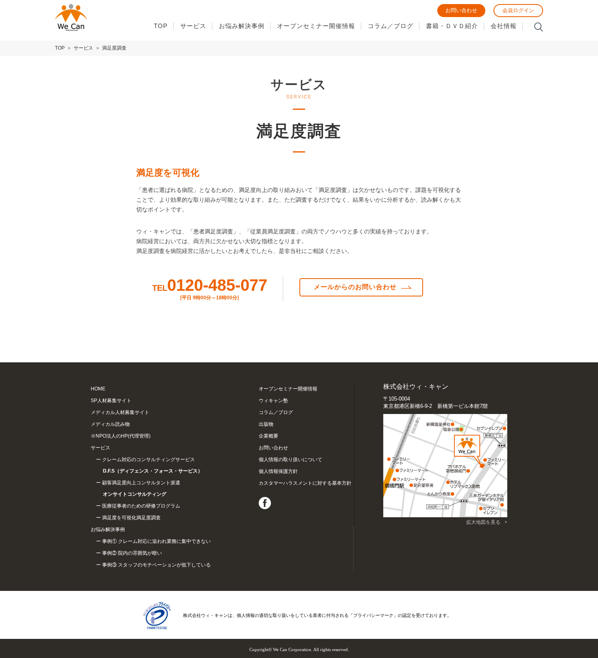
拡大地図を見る (483, 522)
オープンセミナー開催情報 (316, 25)
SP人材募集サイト (111, 400)
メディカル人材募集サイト (120, 412)
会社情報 (504, 25)
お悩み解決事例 (241, 25)
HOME (98, 389)
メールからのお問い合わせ (355, 286)
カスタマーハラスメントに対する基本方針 (305, 483)
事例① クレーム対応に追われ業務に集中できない (156, 541)
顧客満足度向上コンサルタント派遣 (141, 488)
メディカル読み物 (110, 424)
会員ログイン (518, 10)
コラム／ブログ (390, 25)
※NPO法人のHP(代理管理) (121, 436)
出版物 (266, 424)
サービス (193, 25)
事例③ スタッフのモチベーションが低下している (156, 565)
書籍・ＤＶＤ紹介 (452, 25)
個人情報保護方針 (278, 471)
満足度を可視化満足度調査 (131, 518)
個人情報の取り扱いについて (290, 459)
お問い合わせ (461, 10)
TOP (161, 25)
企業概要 (268, 436)
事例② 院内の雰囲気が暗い (132, 553)
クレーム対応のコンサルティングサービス (152, 465)
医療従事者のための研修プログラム (141, 506)
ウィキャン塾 (273, 400)
